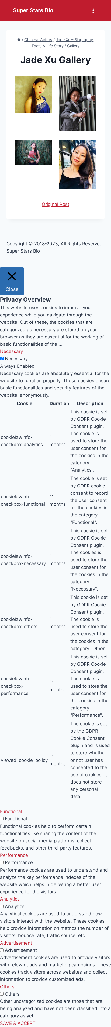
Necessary (16, 358)
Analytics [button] (10, 899)
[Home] (19, 39)
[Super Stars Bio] (33, 11)
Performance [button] (14, 855)
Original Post (55, 204)
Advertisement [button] (16, 943)
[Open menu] (93, 10)
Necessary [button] (11, 351)
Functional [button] (11, 811)
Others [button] (7, 986)
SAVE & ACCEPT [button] (18, 1023)
